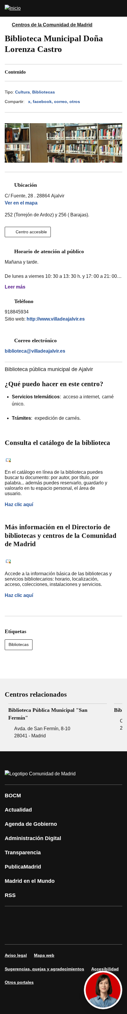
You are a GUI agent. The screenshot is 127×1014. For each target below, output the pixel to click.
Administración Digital (33, 838)
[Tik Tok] (13, 933)
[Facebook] (13, 917)
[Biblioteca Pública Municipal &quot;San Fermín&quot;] (57, 721)
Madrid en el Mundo (30, 881)
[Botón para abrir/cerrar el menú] (118, 8)
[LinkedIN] (84, 917)
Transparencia (23, 852)
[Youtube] (66, 917)
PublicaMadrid (23, 867)
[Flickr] (30, 933)
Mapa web (44, 955)
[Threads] (66, 933)
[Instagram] (30, 917)
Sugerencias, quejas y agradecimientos (44, 969)
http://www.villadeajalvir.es (56, 318)
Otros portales (19, 982)
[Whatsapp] (101, 917)
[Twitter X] (48, 917)
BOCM (13, 795)
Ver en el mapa (21, 202)
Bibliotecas (43, 92)
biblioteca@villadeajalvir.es (35, 351)
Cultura (22, 92)
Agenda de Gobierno (31, 824)
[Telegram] (48, 933)
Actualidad (18, 810)
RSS (10, 895)
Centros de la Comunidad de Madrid (52, 24)
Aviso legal (16, 955)
